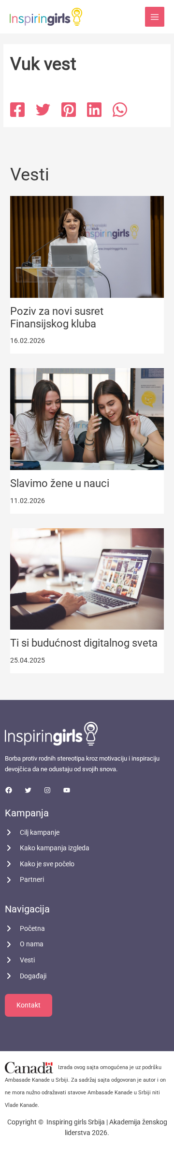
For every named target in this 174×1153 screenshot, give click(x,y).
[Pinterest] (68, 109)
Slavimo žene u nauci (59, 483)
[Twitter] (43, 109)
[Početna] (25, 928)
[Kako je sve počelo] (39, 864)
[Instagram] (47, 790)
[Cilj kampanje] (32, 832)
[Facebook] (17, 109)
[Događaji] (25, 976)
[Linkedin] (94, 109)
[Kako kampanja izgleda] (47, 848)
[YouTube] (67, 790)
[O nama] (24, 944)
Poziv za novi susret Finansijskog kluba (56, 317)
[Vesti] (20, 960)
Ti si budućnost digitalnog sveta (84, 643)
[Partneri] (24, 879)
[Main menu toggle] (155, 17)
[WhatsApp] (120, 109)
